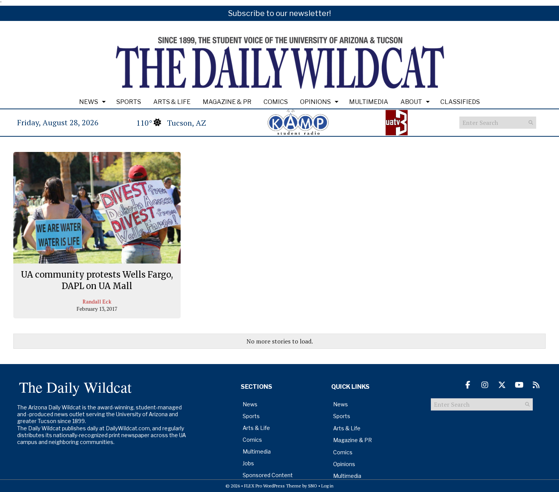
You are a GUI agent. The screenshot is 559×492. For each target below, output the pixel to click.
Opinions (315, 101)
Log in (327, 486)
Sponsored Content (268, 475)
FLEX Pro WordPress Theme (272, 486)
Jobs (248, 463)
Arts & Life (172, 101)
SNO (312, 486)
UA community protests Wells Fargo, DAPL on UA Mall (97, 280)
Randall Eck (97, 301)
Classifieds (460, 101)
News (88, 101)
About (411, 101)
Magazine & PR (227, 101)
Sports (128, 101)
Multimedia (368, 101)
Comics (276, 101)
